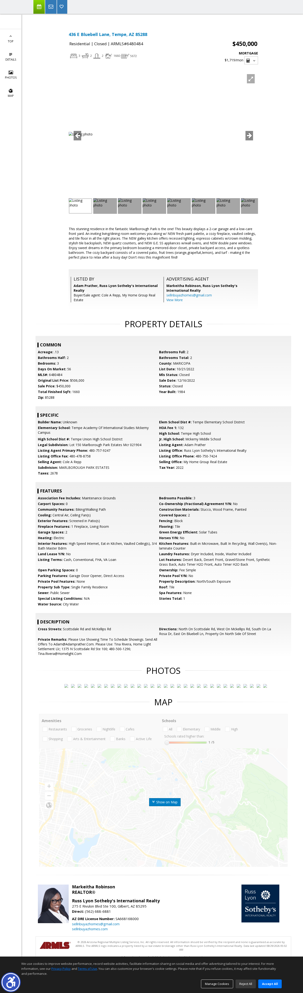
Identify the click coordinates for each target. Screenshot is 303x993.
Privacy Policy (61, 968)
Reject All (245, 984)
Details (10, 60)
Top (10, 41)
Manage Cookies (217, 984)
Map (11, 96)
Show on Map (166, 802)
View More (174, 300)
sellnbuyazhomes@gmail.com (189, 295)
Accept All (270, 984)
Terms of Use (87, 968)
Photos (11, 78)
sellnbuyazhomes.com (90, 928)
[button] (11, 982)
